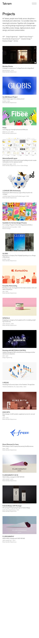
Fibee (4, 128)
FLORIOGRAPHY (8, 536)
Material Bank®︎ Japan (9, 158)
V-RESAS (5, 382)
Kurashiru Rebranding (9, 286)
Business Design (6, 228)
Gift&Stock (6, 318)
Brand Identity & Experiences (9, 72)
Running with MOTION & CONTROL (14, 350)
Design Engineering (7, 357)
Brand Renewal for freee (10, 444)
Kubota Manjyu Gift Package (12, 506)
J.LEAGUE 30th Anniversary (11, 190)
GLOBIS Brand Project (9, 97)
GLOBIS (5, 253)
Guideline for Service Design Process (14, 223)
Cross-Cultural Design (22, 165)
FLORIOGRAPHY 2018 (10, 475)
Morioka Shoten (7, 66)
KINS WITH (6, 412)
